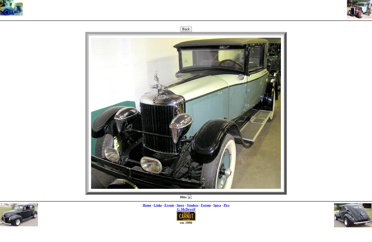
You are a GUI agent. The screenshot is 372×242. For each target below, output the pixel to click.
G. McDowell (186, 209)
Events (169, 205)
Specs (217, 205)
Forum (206, 205)
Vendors (192, 205)
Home (147, 205)
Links (158, 205)
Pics (227, 205)
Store (180, 205)
